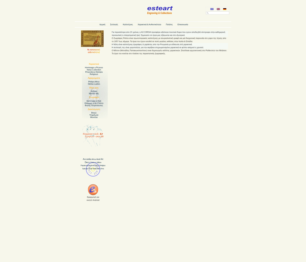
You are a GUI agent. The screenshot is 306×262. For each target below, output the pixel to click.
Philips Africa (93, 82)
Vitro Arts (100, 169)
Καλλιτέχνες (128, 24)
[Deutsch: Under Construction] (224, 9)
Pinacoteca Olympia (94, 72)
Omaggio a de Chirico (93, 103)
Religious (94, 74)
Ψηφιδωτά (93, 115)
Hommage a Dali (94, 101)
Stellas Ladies (94, 84)
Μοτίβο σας (94, 93)
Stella (94, 169)
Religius (102, 165)
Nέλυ (97, 165)
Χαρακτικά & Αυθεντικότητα (149, 24)
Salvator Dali (87, 169)
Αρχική (102, 24)
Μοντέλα (94, 117)
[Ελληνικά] (212, 9)
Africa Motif (95, 159)
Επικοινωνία (183, 24)
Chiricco (93, 162)
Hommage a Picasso (94, 67)
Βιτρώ (93, 113)
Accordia (87, 159)
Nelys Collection (94, 70)
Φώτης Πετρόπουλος (94, 105)
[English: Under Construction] (218, 9)
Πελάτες (169, 24)
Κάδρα (94, 91)
